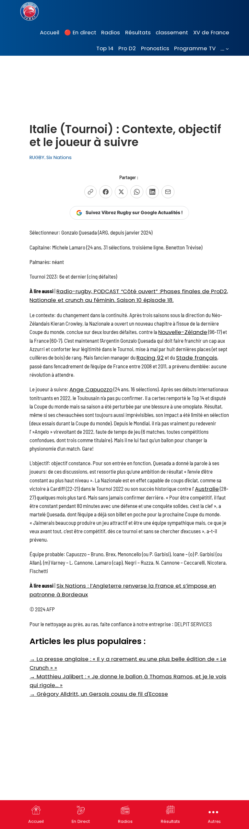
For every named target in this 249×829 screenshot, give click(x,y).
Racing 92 (150, 358)
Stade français (196, 358)
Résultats (170, 821)
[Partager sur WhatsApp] (136, 191)
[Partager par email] (167, 191)
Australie (207, 489)
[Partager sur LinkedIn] (152, 191)
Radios (125, 821)
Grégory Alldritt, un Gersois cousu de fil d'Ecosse (99, 694)
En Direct (81, 821)
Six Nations (59, 157)
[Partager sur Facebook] (105, 191)
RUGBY (37, 157)
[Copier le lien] (90, 192)
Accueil (36, 821)
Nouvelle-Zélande (182, 332)
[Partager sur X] (121, 191)
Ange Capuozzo (91, 389)
